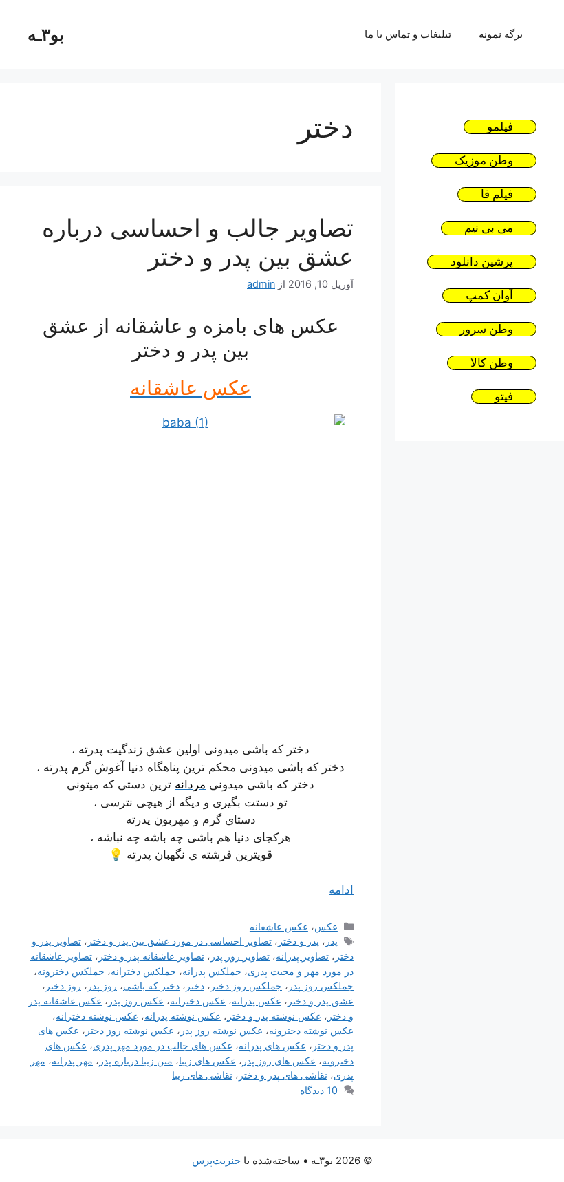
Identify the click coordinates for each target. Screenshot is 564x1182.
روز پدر (102, 985)
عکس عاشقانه (279, 926)
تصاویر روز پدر (240, 956)
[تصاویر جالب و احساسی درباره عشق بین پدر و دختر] (191, 569)
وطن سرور (486, 329)
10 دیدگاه (319, 1090)
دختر (195, 985)
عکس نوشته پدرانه (182, 1016)
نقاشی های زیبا (202, 1075)
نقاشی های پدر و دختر (283, 1075)
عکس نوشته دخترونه (311, 1030)
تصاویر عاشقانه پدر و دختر (151, 956)
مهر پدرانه (72, 1060)
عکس (326, 926)
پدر (331, 941)
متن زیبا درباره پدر (136, 1060)
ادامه (341, 889)
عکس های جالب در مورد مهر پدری (162, 1045)
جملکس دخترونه (71, 971)
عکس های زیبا (207, 1060)
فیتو (504, 396)
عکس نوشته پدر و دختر (274, 1016)
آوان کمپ (489, 295)
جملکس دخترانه (143, 971)
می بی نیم (488, 228)
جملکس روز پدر (321, 985)
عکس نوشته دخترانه (97, 1016)
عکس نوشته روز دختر (129, 1030)
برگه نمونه (501, 34)
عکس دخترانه (198, 1001)
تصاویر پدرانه (302, 956)
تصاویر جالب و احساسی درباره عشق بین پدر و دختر (198, 242)
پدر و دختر (298, 941)
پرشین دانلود (482, 261)
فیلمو (500, 126)
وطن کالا (491, 362)
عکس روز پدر (136, 1001)
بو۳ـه (46, 34)
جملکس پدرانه (211, 971)
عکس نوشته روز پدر (221, 1030)
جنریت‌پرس (216, 1160)
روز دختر (63, 985)
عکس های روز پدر (279, 1060)
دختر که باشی (151, 985)
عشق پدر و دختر (321, 1001)
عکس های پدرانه (272, 1045)
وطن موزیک (484, 160)
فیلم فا (497, 194)
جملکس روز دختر (246, 985)
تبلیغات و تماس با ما (408, 34)
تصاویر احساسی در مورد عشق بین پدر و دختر (179, 941)
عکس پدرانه (256, 1001)
